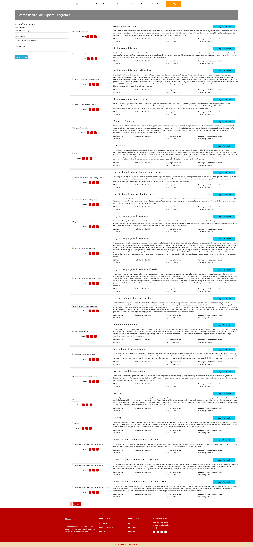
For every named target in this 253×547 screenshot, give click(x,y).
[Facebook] (153, 531)
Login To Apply (224, 26)
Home (98, 4)
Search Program (21, 57)
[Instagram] (161, 531)
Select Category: (20, 27)
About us (106, 4)
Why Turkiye (118, 4)
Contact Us (145, 4)
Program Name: (20, 46)
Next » (78, 504)
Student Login (157, 4)
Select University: (20, 37)
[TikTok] (165, 531)
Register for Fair (132, 4)
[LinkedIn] (157, 531)
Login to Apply (173, 4)
